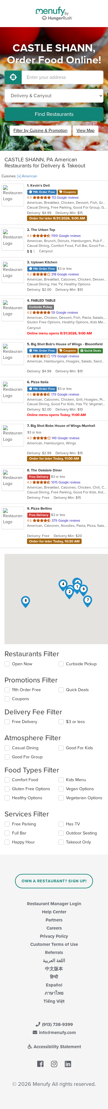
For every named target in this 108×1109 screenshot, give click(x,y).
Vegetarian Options (84, 797)
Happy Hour (23, 842)
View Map (85, 130)
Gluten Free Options (31, 788)
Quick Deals (77, 689)
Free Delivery (24, 721)
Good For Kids (79, 747)
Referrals (54, 952)
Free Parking (24, 824)
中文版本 (54, 968)
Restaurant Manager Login (54, 903)
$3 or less (75, 721)
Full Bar (19, 833)
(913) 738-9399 (57, 1024)
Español (54, 985)
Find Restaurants (54, 114)
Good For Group (27, 757)
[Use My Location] (13, 77)
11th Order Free (26, 689)
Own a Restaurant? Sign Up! (54, 881)
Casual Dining (25, 747)
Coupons (20, 698)
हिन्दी (54, 977)
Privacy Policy (54, 936)
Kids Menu (76, 779)
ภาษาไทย (54, 993)
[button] (69, 593)
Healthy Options (27, 797)
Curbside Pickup (81, 663)
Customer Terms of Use (54, 944)
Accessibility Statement (56, 1046)
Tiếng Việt (54, 1001)
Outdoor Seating (81, 833)
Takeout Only (78, 842)
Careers (54, 928)
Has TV (73, 824)
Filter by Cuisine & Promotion (41, 130)
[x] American (27, 176)
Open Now (22, 663)
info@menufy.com (57, 1032)
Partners (54, 920)
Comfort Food (25, 779)
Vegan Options (80, 788)
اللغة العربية (54, 960)
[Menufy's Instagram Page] (54, 1064)
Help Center (54, 912)
